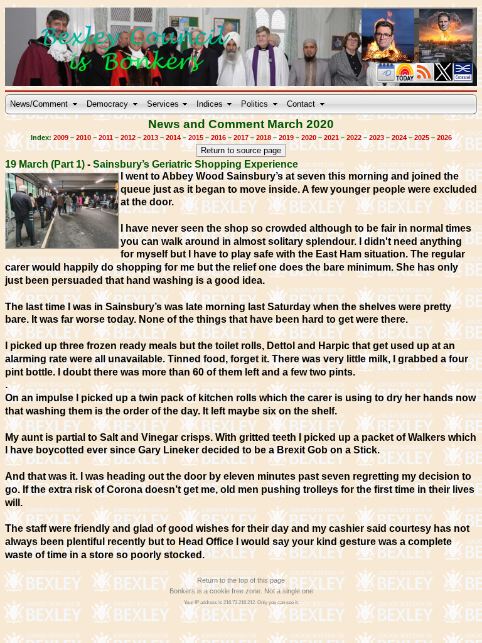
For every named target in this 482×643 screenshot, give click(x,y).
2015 (195, 137)
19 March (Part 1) (45, 164)
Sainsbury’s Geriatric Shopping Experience (195, 164)
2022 (354, 137)
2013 (150, 137)
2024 (399, 137)
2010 (83, 137)
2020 (308, 137)
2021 (331, 137)
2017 (241, 137)
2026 (444, 137)
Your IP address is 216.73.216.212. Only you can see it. (241, 602)
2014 (173, 137)
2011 (106, 137)
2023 (376, 137)
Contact (301, 104)
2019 (286, 137)
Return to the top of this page (241, 580)
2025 (421, 137)
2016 (218, 137)
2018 (263, 137)
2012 (128, 137)
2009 (60, 137)
